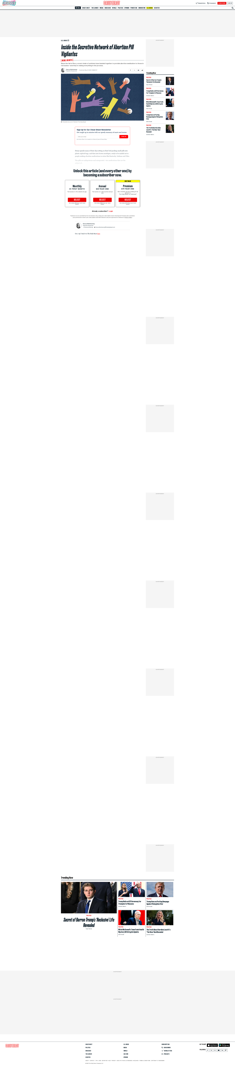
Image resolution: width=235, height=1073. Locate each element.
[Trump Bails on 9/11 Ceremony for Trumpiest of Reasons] (170, 95)
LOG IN (230, 3)
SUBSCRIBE (221, 3)
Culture (126, 1054)
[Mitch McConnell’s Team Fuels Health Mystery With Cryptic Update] (170, 106)
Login (111, 211)
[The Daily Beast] (112, 3)
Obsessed (108, 8)
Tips (96, 1060)
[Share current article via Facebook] (130, 70)
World (125, 1051)
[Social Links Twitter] (211, 1051)
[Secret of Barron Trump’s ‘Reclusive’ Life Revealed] (170, 84)
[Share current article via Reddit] (142, 70)
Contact (92, 1060)
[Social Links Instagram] (215, 1051)
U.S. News (150, 8)
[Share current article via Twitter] (134, 70)
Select (77, 200)
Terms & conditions (144, 1060)
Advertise (105, 1060)
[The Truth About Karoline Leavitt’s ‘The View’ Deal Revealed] (170, 132)
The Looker (94, 8)
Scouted (157, 8)
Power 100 (133, 8)
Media (101, 8)
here (98, 233)
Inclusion (135, 1060)
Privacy (114, 1060)
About (87, 1060)
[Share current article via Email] (138, 70)
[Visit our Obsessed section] (15, 3)
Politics (120, 8)
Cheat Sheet (86, 8)
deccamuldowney (88, 227)
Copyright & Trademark (157, 1060)
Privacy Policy (104, 139)
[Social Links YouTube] (218, 1051)
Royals (114, 8)
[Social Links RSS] (222, 1051)
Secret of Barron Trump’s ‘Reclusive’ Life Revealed (89, 922)
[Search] (233, 8)
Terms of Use (96, 139)
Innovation (141, 8)
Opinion (126, 8)
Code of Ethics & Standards (124, 1060)
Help (109, 1060)
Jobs (99, 1060)
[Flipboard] (226, 1051)
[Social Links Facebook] (207, 1051)
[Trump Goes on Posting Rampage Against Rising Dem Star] (170, 119)
